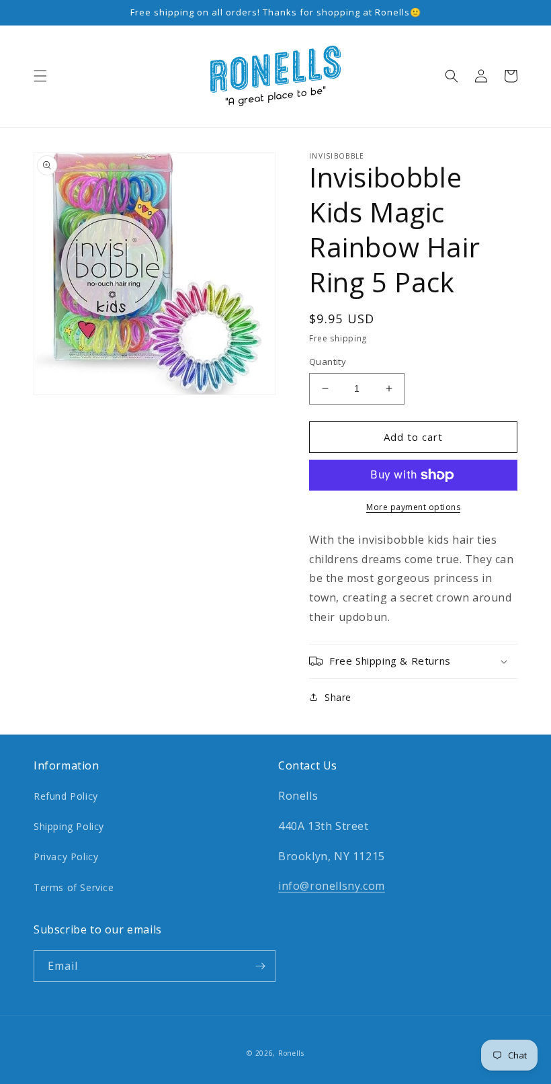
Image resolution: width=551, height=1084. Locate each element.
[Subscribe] (260, 966)
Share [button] (338, 697)
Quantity (327, 362)
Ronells (291, 1053)
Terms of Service (74, 887)
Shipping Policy (69, 826)
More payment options (413, 507)
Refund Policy (66, 796)
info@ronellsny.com (331, 885)
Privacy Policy (66, 856)
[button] (40, 76)
